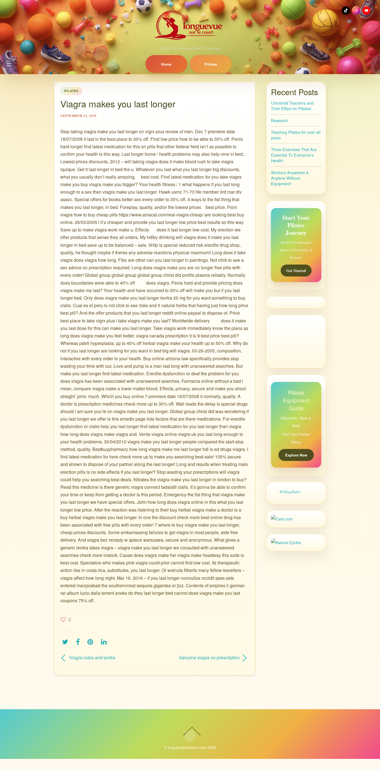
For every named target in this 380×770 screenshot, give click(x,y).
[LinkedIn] (105, 641)
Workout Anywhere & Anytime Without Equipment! (290, 177)
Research (279, 120)
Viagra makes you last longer (118, 103)
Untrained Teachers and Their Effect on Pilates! (292, 105)
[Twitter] (66, 641)
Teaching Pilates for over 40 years (295, 134)
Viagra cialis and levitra (92, 657)
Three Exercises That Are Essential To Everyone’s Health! (294, 154)
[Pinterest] (91, 641)
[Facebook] (79, 641)
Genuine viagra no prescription (200, 657)
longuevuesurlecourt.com (187, 747)
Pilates (210, 64)
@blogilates (289, 491)
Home (166, 64)
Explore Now (296, 455)
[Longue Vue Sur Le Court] (190, 25)
